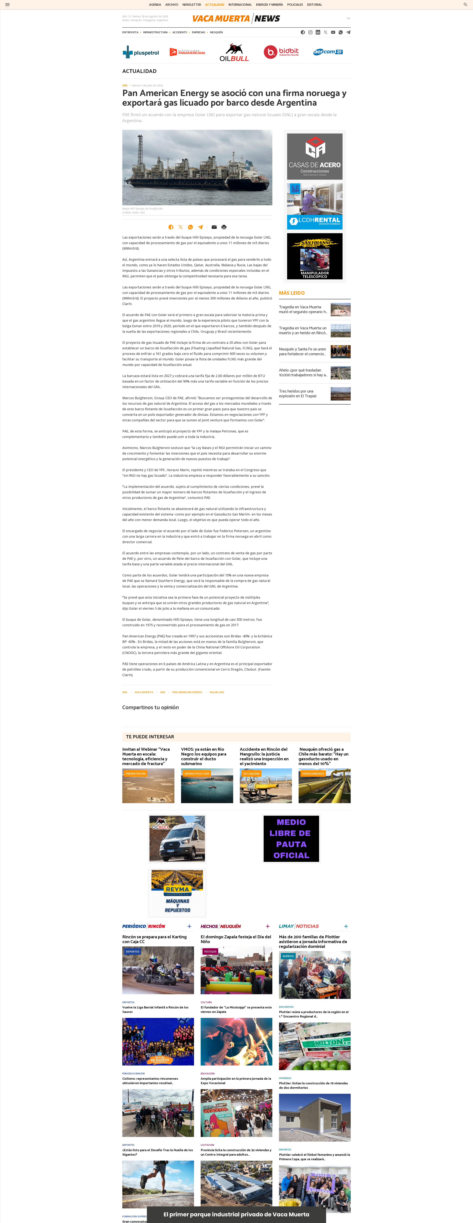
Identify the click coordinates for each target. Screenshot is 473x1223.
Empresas (198, 32)
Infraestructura (155, 32)
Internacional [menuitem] (240, 5)
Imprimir (224, 227)
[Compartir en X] (180, 227)
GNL (125, 85)
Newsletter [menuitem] (192, 5)
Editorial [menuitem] (314, 5)
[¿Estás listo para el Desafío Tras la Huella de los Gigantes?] (158, 1161)
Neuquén (216, 32)
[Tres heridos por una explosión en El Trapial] (341, 388)
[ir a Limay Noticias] (299, 926)
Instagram (310, 33)
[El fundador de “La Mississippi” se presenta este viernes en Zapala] (236, 1019)
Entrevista (130, 32)
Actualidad (252, 773)
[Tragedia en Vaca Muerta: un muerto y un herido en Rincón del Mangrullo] (341, 325)
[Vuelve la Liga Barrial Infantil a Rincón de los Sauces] (158, 1019)
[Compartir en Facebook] (171, 227)
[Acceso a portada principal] (35, 5)
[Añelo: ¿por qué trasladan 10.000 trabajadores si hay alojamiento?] (341, 367)
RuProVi (288, 956)
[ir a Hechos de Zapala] (221, 926)
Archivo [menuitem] (171, 5)
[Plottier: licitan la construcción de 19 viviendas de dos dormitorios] (315, 1095)
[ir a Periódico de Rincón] (143, 926)
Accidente (180, 32)
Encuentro (286, 1007)
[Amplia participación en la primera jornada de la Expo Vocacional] (236, 1090)
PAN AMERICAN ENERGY (187, 692)
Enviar (214, 227)
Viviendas (285, 1078)
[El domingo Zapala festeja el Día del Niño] (236, 947)
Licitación (207, 1145)
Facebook (302, 33)
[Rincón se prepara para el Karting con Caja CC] (158, 947)
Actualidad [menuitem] (214, 5)
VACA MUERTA (144, 692)
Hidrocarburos (313, 773)
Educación (208, 1073)
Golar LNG (217, 692)
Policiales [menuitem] (295, 5)
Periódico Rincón (133, 1073)
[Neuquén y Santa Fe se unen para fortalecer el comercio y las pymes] (341, 346)
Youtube (333, 33)
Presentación (136, 773)
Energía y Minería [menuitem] (269, 5)
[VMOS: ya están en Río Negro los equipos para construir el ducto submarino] (207, 769)
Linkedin (318, 33)
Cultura (206, 1002)
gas (163, 692)
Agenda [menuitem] (155, 5)
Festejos (210, 951)
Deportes (132, 951)
